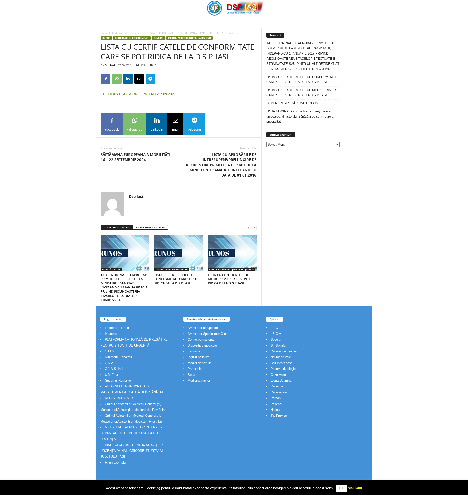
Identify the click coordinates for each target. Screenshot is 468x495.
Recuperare (279, 392)
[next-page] (254, 227)
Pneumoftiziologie (283, 369)
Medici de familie (200, 363)
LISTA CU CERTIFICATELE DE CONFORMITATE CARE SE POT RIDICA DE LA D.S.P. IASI (176, 279)
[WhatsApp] (117, 79)
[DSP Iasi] (234, 8)
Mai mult (355, 488)
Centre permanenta (201, 339)
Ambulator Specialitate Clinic (208, 334)
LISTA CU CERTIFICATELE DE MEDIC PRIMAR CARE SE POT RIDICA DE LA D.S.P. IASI (229, 279)
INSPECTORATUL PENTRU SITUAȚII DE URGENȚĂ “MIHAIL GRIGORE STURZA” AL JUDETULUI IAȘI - (132, 450)
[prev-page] (248, 227)
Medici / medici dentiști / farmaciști (189, 38)
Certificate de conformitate (128, 33)
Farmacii (194, 351)
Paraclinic (195, 369)
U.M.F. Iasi (112, 374)
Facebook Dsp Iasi (118, 328)
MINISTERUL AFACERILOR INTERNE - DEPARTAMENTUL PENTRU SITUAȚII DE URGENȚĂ (131, 433)
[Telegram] (150, 79)
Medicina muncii (199, 380)
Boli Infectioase (281, 363)
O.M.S (109, 351)
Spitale (192, 374)
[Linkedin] (128, 79)
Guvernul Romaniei (118, 380)
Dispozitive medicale (202, 345)
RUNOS (106, 38)
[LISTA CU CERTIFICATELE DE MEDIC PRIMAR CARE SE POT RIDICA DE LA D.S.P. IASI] (232, 253)
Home (104, 33)
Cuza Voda (278, 374)
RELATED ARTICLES (117, 227)
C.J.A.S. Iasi (114, 369)
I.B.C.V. (276, 334)
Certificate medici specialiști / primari (231, 269)
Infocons (111, 334)
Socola (275, 339)
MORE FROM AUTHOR (150, 227)
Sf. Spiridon (279, 345)
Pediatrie (277, 386)
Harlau (275, 410)
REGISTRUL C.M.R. (119, 398)
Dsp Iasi (110, 65)
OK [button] (341, 488)
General (159, 38)
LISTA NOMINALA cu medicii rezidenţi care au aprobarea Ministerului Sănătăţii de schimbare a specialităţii (299, 116)
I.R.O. (275, 328)
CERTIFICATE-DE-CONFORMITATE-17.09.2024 (138, 94)
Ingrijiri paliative (199, 357)
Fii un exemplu (115, 462)
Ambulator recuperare (203, 328)
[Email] (139, 79)
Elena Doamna (281, 380)
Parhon (276, 398)
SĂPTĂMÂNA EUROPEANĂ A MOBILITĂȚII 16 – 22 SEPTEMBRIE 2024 (136, 157)
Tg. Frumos (279, 415)
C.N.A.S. (111, 363)
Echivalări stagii (111, 269)
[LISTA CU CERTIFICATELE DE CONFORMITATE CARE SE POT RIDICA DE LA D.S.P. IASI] (178, 253)
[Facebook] (105, 79)
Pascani (276, 404)
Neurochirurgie (281, 357)
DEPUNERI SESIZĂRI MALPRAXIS (292, 103)
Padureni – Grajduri (284, 351)
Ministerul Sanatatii (118, 357)
